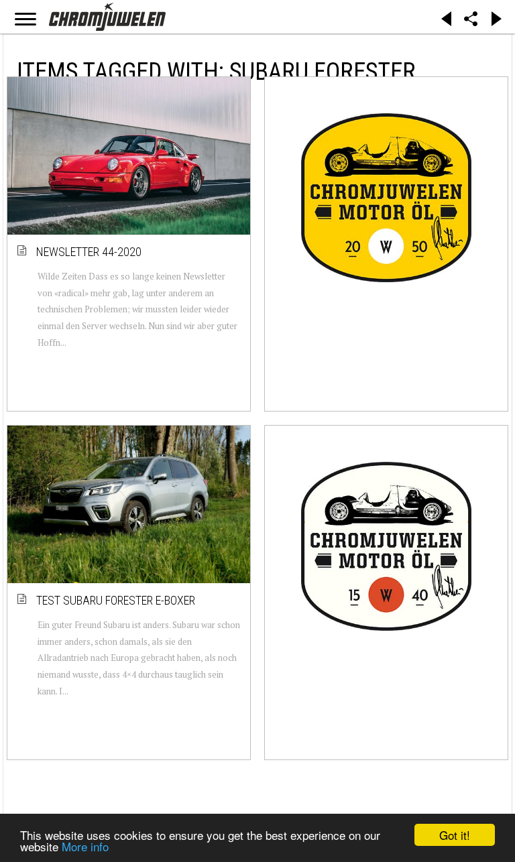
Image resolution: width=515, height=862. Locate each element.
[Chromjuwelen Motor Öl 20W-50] (386, 197)
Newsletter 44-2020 (89, 252)
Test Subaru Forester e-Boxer (116, 600)
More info (85, 846)
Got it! (454, 834)
